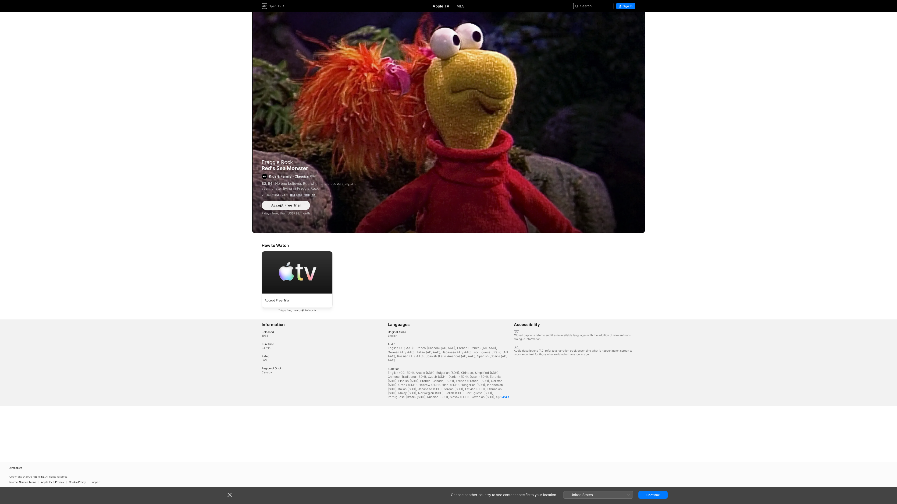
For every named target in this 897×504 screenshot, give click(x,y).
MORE (505, 397)
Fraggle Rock (277, 162)
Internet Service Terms (22, 482)
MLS (460, 6)
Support (95, 482)
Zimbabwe (15, 468)
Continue (653, 495)
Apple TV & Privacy (52, 482)
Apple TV (441, 6)
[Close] (230, 495)
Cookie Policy (77, 482)
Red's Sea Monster (448, 122)
